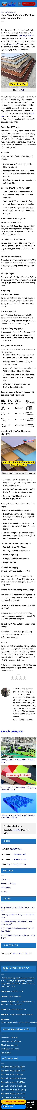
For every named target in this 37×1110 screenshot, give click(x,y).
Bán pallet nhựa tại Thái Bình (13, 1082)
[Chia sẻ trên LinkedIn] (24, 678)
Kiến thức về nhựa (8, 12)
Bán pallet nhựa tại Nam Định (13, 1097)
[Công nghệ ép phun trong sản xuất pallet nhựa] (18, 747)
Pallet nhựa (5, 888)
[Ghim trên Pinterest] (20, 678)
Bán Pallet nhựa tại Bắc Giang (13, 1090)
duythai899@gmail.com (16, 864)
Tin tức (4, 892)
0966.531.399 (20, 859)
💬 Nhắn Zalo (8, 1106)
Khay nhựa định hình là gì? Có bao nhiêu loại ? (17, 909)
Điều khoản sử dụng (9, 1045)
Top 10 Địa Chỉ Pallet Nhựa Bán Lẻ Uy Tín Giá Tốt (18, 936)
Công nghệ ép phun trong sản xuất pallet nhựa (18, 916)
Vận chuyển (6, 1053)
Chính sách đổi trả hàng (11, 1041)
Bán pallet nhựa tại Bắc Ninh (12, 1071)
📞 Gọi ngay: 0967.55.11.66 (13, 1101)
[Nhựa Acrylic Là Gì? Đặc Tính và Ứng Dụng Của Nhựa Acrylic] (18, 775)
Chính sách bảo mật (9, 1037)
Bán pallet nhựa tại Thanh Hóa (13, 1086)
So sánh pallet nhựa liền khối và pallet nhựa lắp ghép (16, 922)
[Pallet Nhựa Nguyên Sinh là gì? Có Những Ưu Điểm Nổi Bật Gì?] (18, 803)
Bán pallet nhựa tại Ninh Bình (13, 1094)
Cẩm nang (5, 879)
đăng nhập (15, 830)
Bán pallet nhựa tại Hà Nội (12, 1074)
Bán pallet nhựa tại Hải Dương (13, 1078)
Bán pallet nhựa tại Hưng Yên (13, 1067)
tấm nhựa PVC (15, 44)
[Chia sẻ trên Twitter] (16, 678)
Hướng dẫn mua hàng (10, 1049)
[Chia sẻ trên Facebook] (12, 678)
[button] (19, 4)
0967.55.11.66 (16, 849)
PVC (22, 90)
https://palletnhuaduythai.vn (21, 1014)
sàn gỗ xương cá (20, 953)
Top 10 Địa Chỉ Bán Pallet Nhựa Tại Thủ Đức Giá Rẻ (17, 929)
